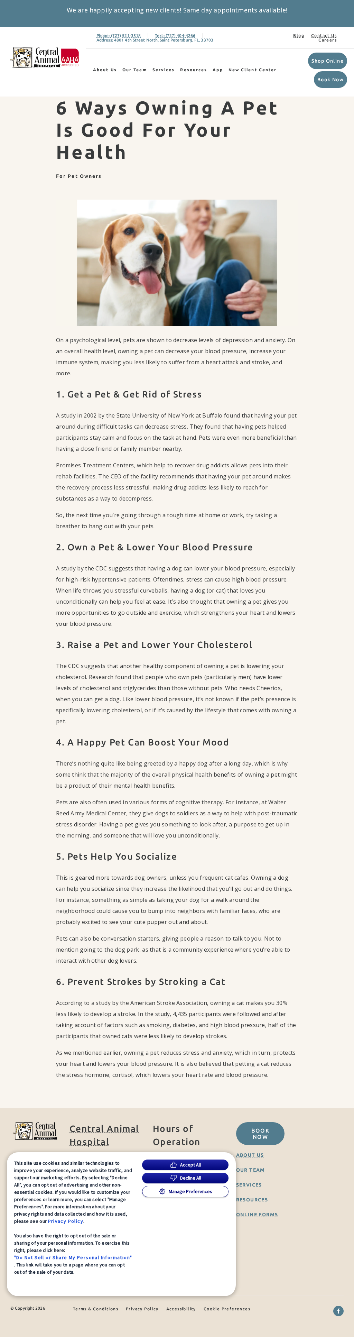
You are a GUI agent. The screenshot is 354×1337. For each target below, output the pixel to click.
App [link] (218, 69)
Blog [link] (298, 35)
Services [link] (163, 69)
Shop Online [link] (327, 61)
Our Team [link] (134, 69)
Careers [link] (327, 40)
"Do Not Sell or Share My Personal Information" (73, 1257)
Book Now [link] (330, 79)
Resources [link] (193, 69)
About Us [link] (105, 69)
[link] (44, 57)
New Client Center (253, 69)
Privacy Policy (66, 1221)
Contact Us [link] (324, 35)
